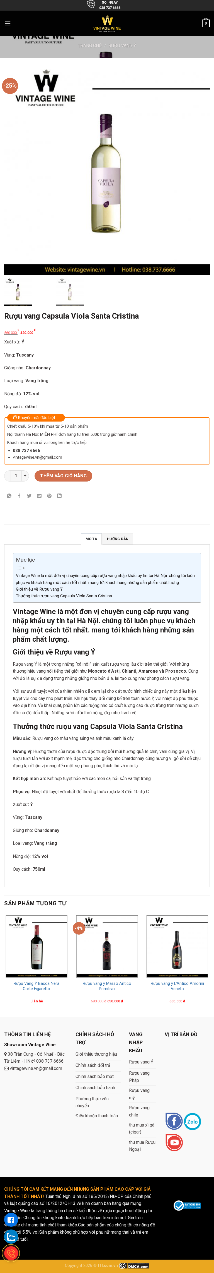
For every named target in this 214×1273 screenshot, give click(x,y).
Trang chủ (90, 45)
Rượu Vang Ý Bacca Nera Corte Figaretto (36, 986)
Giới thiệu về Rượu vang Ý (39, 589)
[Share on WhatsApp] (9, 496)
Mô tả (91, 539)
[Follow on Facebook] (174, 1122)
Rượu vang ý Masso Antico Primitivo (107, 986)
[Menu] (7, 23)
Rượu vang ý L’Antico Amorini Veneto (177, 986)
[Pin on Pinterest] (49, 496)
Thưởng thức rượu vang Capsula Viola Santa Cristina (64, 595)
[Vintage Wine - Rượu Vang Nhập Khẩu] (107, 23)
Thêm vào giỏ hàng (63, 475)
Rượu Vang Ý (122, 45)
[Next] (209, 965)
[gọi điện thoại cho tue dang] (11, 1253)
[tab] (91, 539)
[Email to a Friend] (39, 496)
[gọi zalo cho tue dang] (11, 1236)
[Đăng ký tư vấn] (11, 1220)
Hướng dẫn (117, 539)
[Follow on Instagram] (192, 1122)
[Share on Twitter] (29, 496)
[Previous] (4, 965)
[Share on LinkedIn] (59, 496)
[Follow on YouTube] (174, 1143)
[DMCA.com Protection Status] (134, 1265)
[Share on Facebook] (19, 496)
